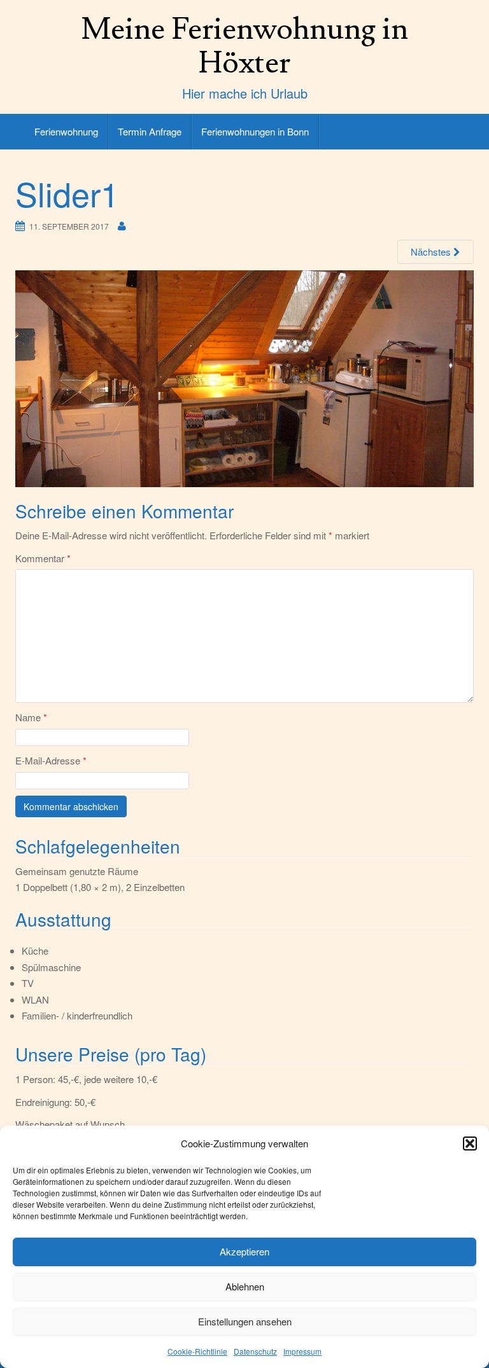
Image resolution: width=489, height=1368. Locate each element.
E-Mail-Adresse (51, 760)
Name (31, 717)
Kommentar (43, 558)
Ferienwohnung (66, 131)
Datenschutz (255, 1351)
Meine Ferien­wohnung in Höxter (244, 46)
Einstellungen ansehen (245, 1321)
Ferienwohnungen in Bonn (255, 131)
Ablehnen (244, 1286)
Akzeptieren (244, 1251)
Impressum (302, 1351)
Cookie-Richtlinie (197, 1351)
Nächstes (432, 251)
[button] (470, 1143)
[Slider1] (244, 378)
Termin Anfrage (149, 131)
